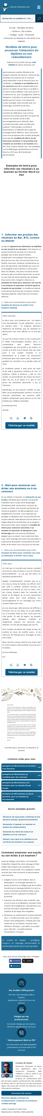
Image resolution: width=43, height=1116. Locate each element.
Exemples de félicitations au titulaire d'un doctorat (19, 767)
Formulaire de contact (21, 1093)
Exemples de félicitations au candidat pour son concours (15, 775)
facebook (16, 961)
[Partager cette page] (11, 418)
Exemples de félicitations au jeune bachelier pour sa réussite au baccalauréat (17, 796)
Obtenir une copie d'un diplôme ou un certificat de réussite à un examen (20, 840)
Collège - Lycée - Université (22, 34)
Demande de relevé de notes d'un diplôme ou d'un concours (18, 833)
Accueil (12, 28)
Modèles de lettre (25, 28)
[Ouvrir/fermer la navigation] (38, 7)
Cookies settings (8, 1103)
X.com (29, 961)
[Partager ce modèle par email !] (25, 418)
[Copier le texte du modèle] (31, 418)
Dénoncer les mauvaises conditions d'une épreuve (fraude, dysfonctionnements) (21, 818)
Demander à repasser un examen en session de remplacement (19, 825)
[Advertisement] (21, 204)
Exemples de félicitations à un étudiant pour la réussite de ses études (16, 785)
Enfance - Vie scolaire (22, 31)
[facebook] (3, 1076)
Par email (16, 966)
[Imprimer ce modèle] (18, 418)
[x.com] (7, 1076)
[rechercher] (39, 18)
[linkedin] (11, 1076)
